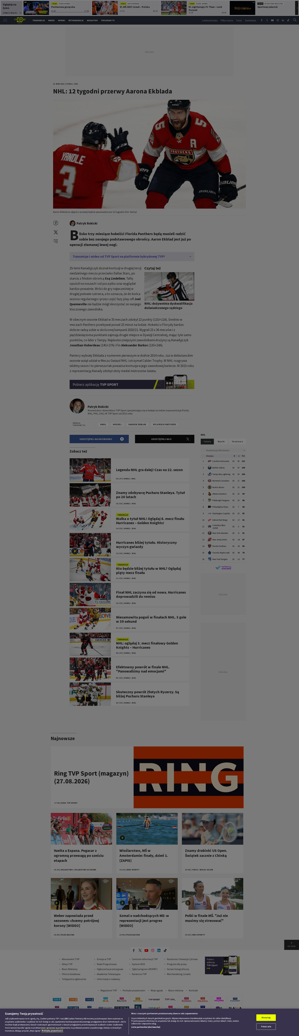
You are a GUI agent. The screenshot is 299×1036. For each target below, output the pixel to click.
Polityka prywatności (52, 1030)
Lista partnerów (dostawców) (145, 1027)
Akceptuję (266, 1017)
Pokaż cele (266, 1026)
